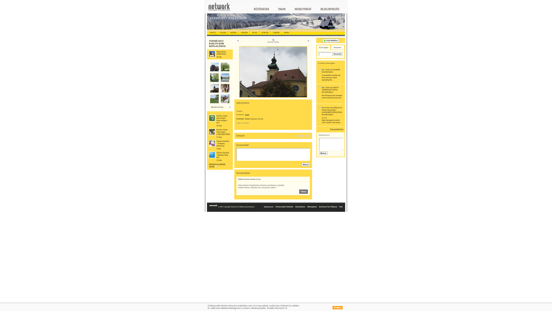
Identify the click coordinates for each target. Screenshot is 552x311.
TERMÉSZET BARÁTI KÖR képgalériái (217, 43)
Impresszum (268, 207)
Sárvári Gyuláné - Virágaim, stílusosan (222, 143)
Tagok (223, 33)
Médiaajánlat (312, 207)
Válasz (303, 191)
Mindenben (337, 48)
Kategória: (240, 115)
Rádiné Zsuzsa (251, 119)
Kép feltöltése (332, 41)
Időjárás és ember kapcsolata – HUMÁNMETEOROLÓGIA (332, 110)
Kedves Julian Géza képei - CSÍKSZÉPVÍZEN (223, 132)
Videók (244, 33)
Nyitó (212, 33)
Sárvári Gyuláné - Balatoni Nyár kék (222, 155)
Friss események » (337, 129)
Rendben (337, 308)
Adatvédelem (300, 207)
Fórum (265, 33)
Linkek (276, 33)
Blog (254, 33)
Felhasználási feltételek (284, 207)
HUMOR (336, 70)
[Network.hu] (219, 8)
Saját (247, 115)
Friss (286, 33)
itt (286, 308)
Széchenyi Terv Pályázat (328, 207)
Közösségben (323, 48)
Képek (233, 33)
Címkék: (239, 111)
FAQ (341, 207)
